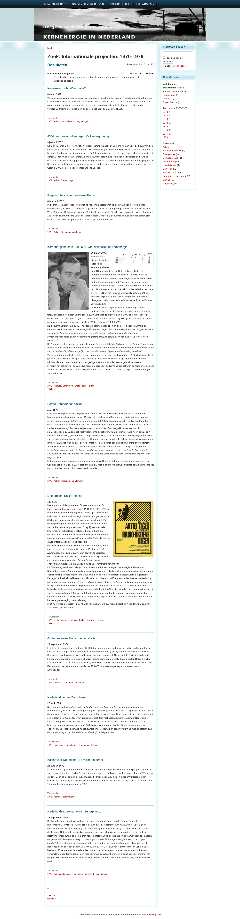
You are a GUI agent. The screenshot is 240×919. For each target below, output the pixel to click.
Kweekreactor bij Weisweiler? (66, 88)
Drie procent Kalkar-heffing (64, 495)
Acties (57, 682)
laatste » (51, 898)
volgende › (52, 895)
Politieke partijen (95, 620)
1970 (49, 121)
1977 (165, 133)
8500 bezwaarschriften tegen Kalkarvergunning (78, 136)
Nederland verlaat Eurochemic (67, 697)
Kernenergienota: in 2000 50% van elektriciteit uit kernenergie (87, 247)
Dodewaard (59, 745)
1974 (49, 682)
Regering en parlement (72, 232)
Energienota (80, 386)
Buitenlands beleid (62, 874)
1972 (49, 180)
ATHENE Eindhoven (63, 386)
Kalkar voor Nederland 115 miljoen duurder (75, 759)
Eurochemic (71, 745)
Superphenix (101, 874)
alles (180, 87)
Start (49, 48)
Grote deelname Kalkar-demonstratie (71, 638)
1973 (49, 620)
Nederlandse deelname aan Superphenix (74, 811)
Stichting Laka (154, 914)
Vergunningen (82, 121)
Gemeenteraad (170, 158)
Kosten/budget (68, 797)
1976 (49, 797)
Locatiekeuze (67, 121)
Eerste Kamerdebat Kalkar (64, 404)
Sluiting (93, 745)
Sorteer (133, 73)
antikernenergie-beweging (66, 620)
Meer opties (179, 66)
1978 (165, 137)
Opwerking (84, 745)
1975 (49, 745)
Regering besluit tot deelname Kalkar (71, 195)
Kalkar (57, 121)
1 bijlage (51, 389)
